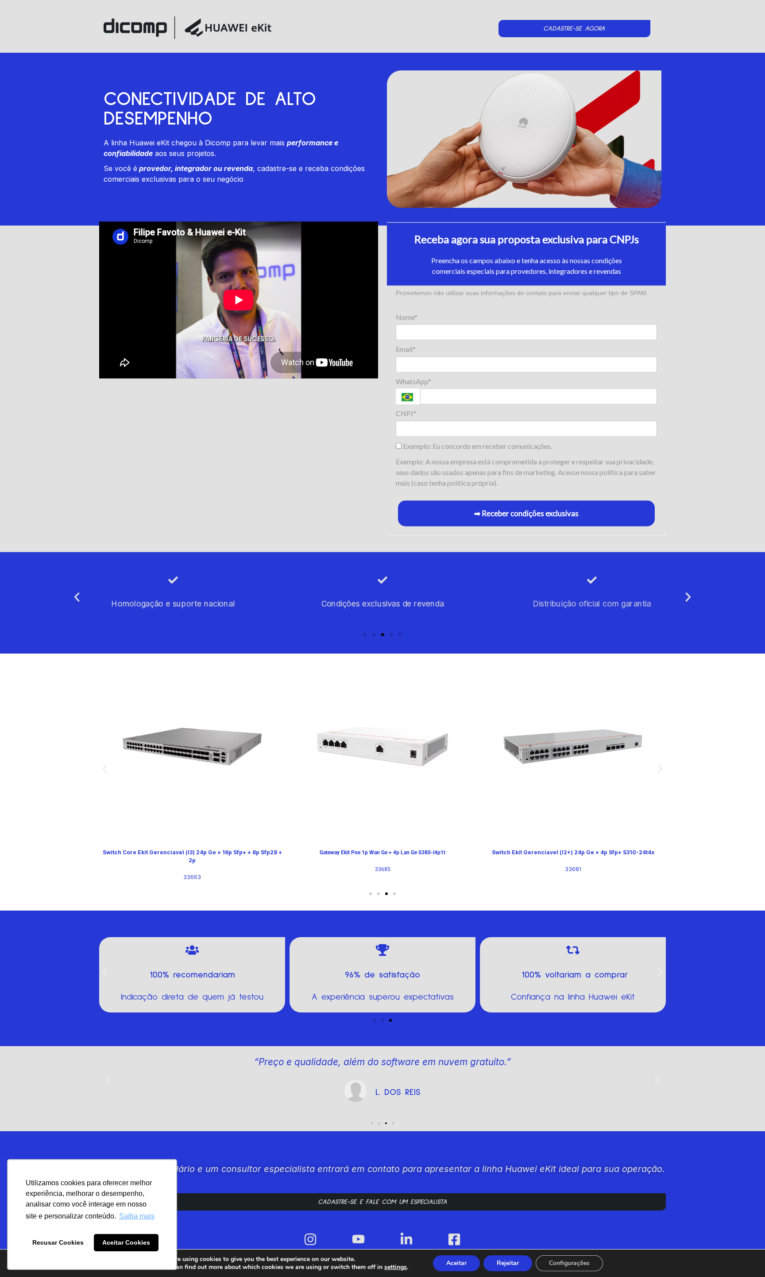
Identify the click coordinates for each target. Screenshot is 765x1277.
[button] (77, 597)
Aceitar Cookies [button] (126, 1242)
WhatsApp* (413, 381)
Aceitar (456, 1263)
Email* (406, 349)
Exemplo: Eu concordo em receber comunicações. (477, 445)
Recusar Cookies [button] (58, 1242)
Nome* (406, 317)
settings (395, 1267)
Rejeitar (508, 1263)
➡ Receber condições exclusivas (526, 513)
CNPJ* (406, 413)
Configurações (569, 1263)
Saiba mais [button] (137, 1216)
